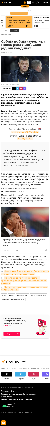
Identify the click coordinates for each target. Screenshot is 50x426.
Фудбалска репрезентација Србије (13, 299)
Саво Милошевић (22, 295)
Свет (3, 368)
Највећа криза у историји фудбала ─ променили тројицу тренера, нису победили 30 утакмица (24, 280)
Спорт (4, 295)
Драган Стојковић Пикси (38, 295)
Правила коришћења (15, 388)
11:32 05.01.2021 (7, 53)
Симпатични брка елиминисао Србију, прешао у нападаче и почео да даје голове (25, 272)
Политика (11, 368)
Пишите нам (28, 388)
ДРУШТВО (35, 368)
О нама (4, 388)
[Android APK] (8, 405)
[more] (46, 250)
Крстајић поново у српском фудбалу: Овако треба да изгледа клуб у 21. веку (24, 242)
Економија (24, 368)
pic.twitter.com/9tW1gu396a (25, 132)
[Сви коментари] (3, 422)
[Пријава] (33, 2)
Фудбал (11, 295)
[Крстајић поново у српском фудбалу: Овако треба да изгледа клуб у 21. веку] (25, 222)
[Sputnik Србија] (7, 3)
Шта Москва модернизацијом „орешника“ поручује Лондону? (19, 21)
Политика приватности (9, 399)
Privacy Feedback (25, 399)
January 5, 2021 (25, 138)
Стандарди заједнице (9, 391)
